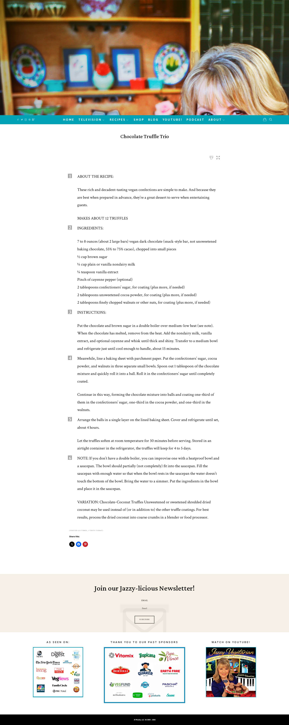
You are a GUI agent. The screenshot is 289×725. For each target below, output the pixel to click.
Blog (153, 119)
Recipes (118, 119)
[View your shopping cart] (264, 119)
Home (68, 119)
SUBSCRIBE (144, 619)
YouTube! (172, 119)
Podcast (195, 119)
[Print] (211, 157)
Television (90, 119)
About (215, 119)
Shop (139, 119)
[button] (218, 157)
